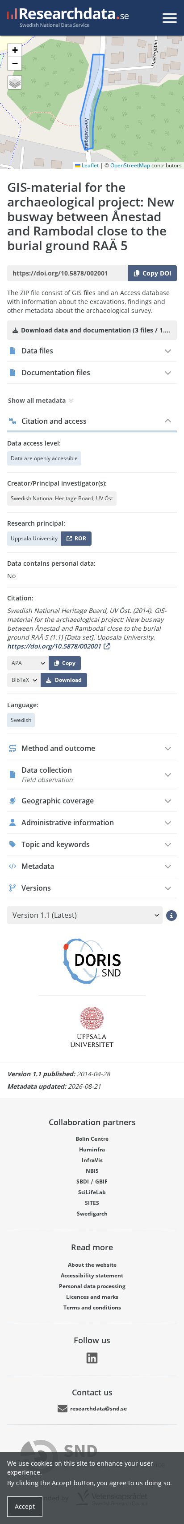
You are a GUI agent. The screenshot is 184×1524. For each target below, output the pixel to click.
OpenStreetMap (130, 165)
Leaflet (89, 165)
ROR (79, 540)
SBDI (82, 1181)
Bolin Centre (92, 1139)
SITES (92, 1203)
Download (68, 680)
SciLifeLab (92, 1192)
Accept (25, 1506)
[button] (14, 50)
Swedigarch (92, 1213)
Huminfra (92, 1149)
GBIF (101, 1181)
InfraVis (92, 1160)
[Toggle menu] (169, 18)
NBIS (92, 1171)
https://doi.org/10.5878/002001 (54, 646)
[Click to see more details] (171, 915)
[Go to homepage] (66, 18)
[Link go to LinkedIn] (92, 1358)
